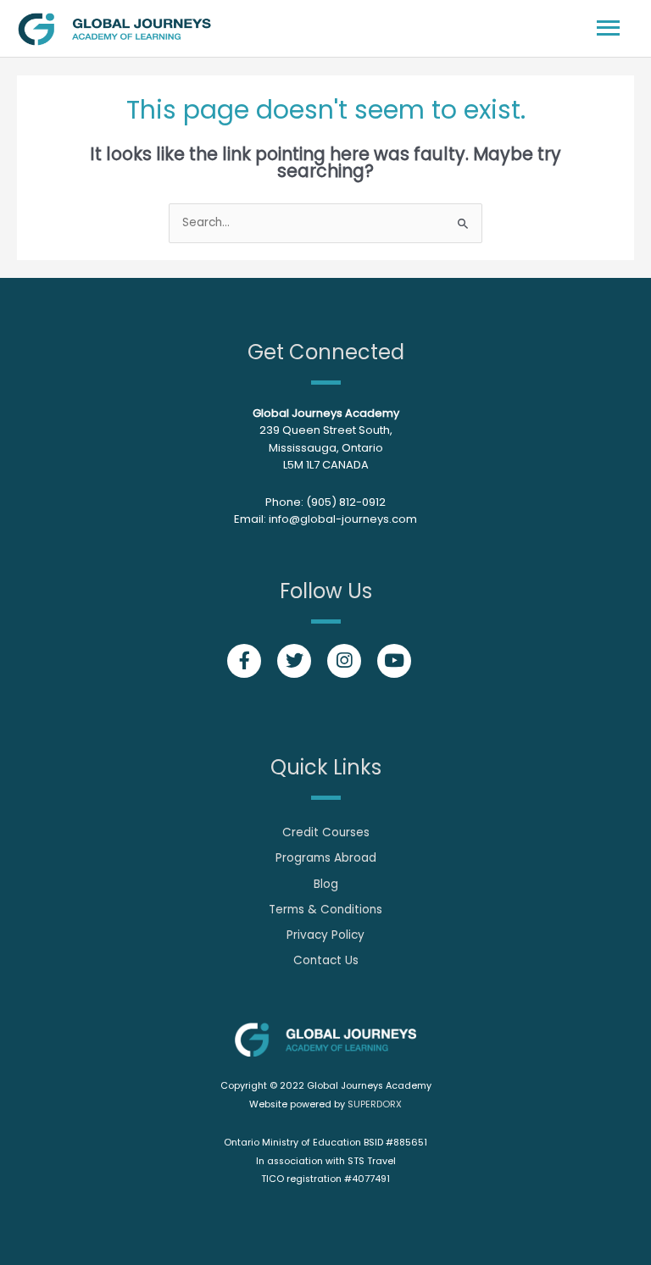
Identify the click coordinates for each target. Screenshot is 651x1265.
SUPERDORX (375, 1104)
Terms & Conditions (325, 910)
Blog (326, 884)
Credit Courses (326, 832)
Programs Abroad (325, 858)
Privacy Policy (325, 935)
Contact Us (326, 960)
